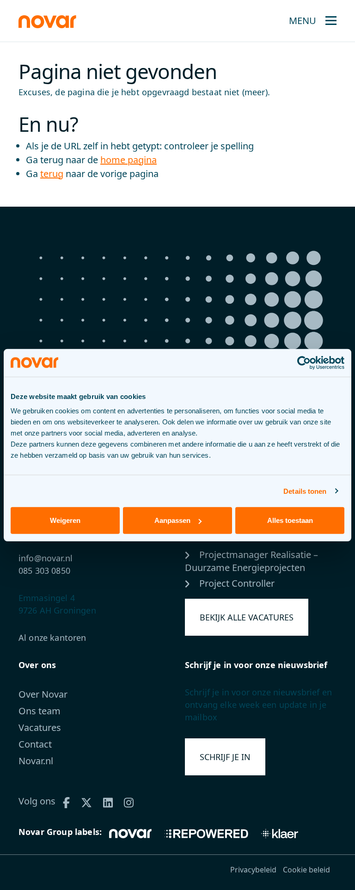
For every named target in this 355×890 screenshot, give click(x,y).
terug (51, 173)
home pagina (128, 159)
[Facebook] (69, 801)
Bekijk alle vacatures (247, 617)
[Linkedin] (111, 801)
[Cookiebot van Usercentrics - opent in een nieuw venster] (303, 362)
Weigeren (65, 520)
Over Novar (42, 694)
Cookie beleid (306, 870)
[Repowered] (206, 833)
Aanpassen (172, 520)
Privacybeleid (253, 870)
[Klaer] (280, 833)
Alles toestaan (290, 520)
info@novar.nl (45, 558)
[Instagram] (132, 801)
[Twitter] (89, 801)
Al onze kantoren (52, 637)
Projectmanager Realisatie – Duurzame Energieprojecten (251, 561)
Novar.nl (35, 761)
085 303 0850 (44, 570)
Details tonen (304, 491)
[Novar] (133, 833)
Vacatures (39, 727)
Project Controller (236, 583)
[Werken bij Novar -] (47, 20)
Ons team (39, 711)
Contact (35, 744)
